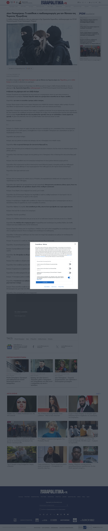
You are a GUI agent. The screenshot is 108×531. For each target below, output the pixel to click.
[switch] (69, 264)
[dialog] (54, 265)
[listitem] (54, 261)
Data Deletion (47, 286)
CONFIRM (45, 282)
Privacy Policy (61, 286)
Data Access (54, 286)
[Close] (75, 244)
